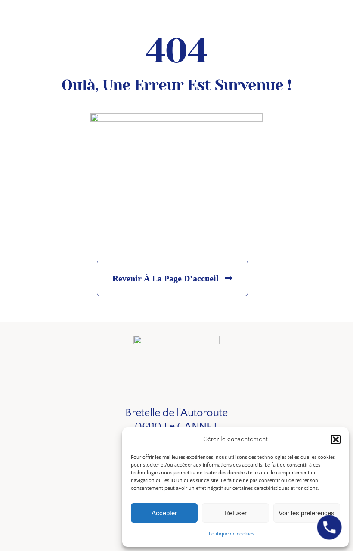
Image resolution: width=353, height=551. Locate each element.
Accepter (164, 513)
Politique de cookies (231, 534)
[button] (335, 439)
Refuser (235, 513)
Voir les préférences (306, 513)
